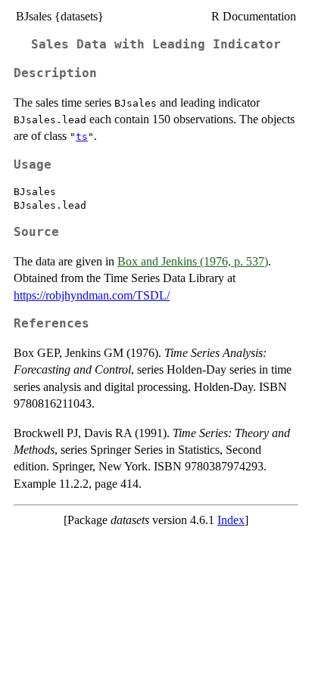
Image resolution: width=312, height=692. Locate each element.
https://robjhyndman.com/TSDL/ (92, 295)
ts (82, 136)
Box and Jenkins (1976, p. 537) (192, 261)
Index (231, 520)
